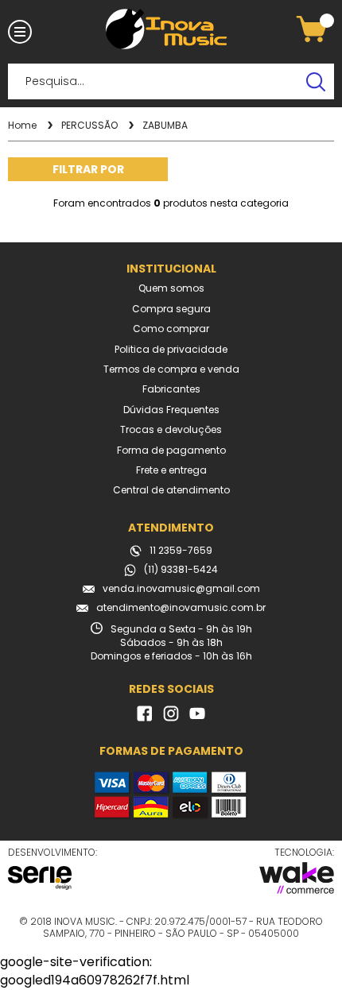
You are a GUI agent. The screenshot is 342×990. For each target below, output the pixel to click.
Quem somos (171, 288)
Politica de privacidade (171, 349)
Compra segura (171, 309)
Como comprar (171, 329)
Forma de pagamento (171, 450)
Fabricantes (171, 389)
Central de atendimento (171, 490)
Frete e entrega (171, 470)
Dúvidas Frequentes (171, 410)
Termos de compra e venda (171, 369)
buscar (316, 81)
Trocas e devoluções (171, 429)
